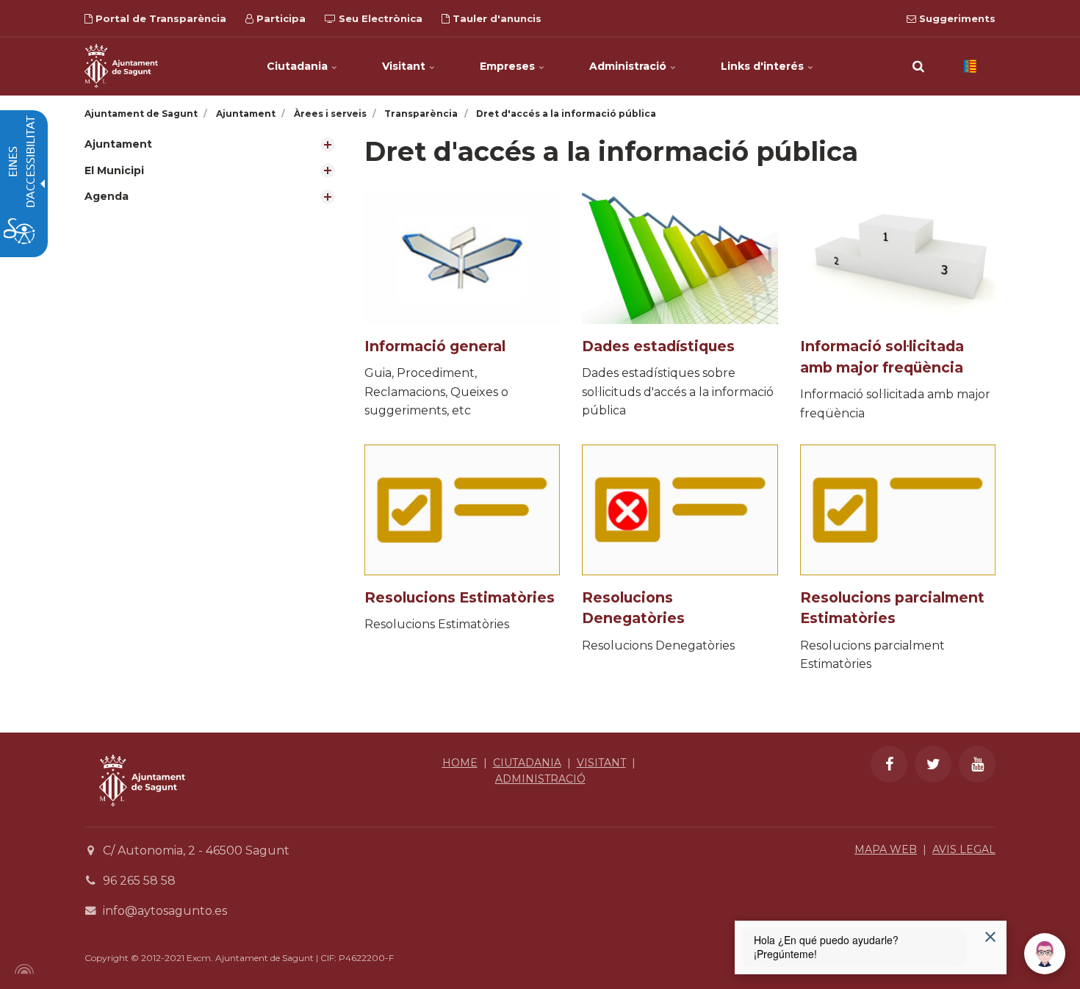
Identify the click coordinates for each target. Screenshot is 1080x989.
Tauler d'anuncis (495, 18)
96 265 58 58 (139, 881)
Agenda (106, 196)
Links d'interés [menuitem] (764, 66)
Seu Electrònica (379, 18)
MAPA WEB (885, 849)
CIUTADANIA (527, 762)
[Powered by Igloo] (22, 969)
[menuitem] (213, 144)
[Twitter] (933, 764)
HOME (460, 762)
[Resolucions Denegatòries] (679, 510)
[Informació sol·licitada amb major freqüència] (898, 258)
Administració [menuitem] (629, 66)
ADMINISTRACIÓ (540, 778)
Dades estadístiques (658, 346)
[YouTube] (977, 764)
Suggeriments (956, 18)
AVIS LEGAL (964, 849)
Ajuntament (118, 144)
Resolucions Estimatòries (459, 597)
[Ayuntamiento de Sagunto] (142, 817)
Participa (279, 18)
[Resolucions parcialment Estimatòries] (898, 510)
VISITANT (601, 762)
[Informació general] (462, 258)
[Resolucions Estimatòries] (462, 510)
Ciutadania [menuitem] (299, 66)
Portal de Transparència (159, 18)
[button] (918, 66)
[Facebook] (889, 764)
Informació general (434, 346)
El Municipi (114, 170)
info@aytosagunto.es (165, 911)
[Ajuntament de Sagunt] (121, 66)
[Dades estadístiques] (679, 258)
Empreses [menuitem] (509, 66)
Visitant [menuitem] (405, 66)
